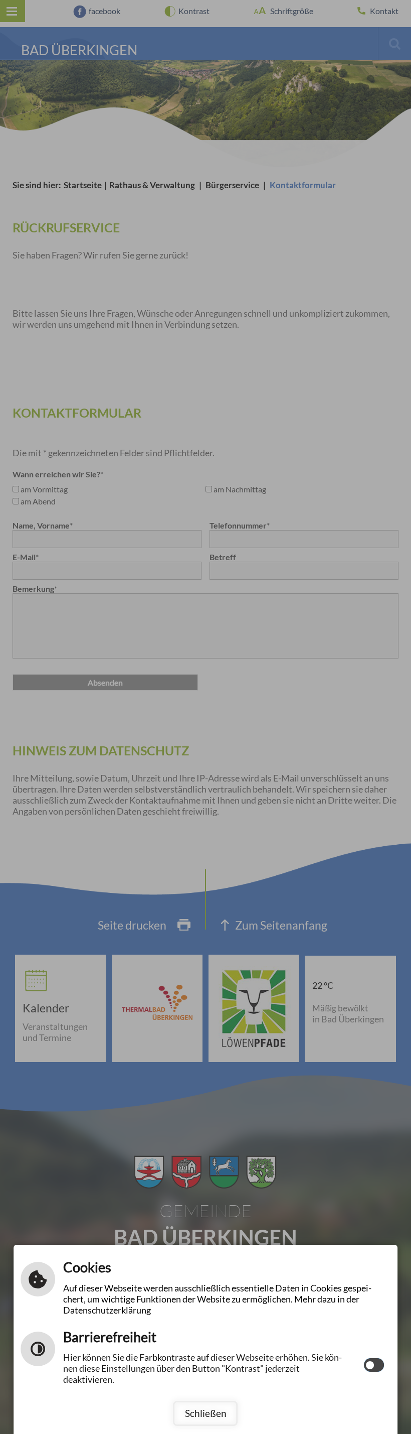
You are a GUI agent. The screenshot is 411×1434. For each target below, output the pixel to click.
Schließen (206, 1413)
